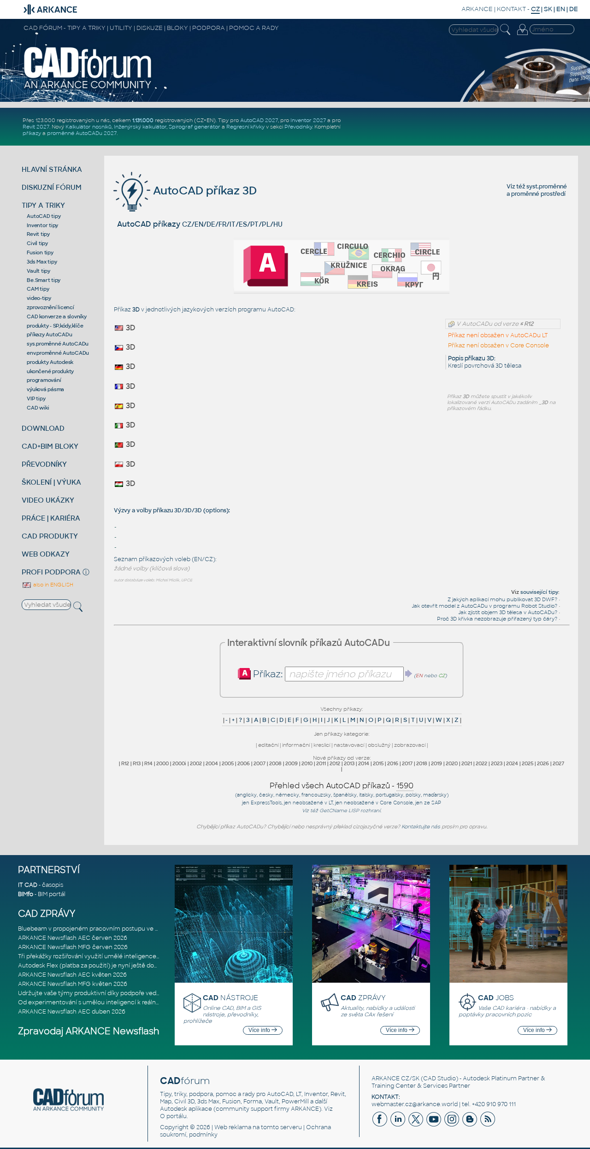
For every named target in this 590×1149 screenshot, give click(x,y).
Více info (259, 1030)
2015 (378, 763)
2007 (260, 763)
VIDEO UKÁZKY (48, 500)
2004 (212, 763)
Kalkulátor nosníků (88, 126)
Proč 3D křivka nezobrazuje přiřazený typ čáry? (497, 619)
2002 (196, 763)
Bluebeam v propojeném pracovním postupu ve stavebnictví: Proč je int (119, 928)
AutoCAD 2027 (259, 120)
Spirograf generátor (194, 126)
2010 (307, 763)
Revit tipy (38, 234)
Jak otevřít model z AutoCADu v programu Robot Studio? (484, 606)
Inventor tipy (42, 225)
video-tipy (39, 298)
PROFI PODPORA (51, 572)
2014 (363, 763)
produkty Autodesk (50, 362)
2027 (558, 763)
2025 (527, 763)
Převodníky (298, 126)
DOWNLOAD (43, 428)
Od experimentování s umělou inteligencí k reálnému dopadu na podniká (121, 1002)
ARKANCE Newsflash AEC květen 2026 (72, 975)
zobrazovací (409, 745)
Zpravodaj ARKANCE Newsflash (88, 1031)
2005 (228, 763)
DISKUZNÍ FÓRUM (52, 187)
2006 (243, 763)
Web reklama (232, 1127)
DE (573, 9)
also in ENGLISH (52, 584)
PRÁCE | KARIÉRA (51, 518)
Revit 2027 (36, 126)
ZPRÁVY (363, 997)
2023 (496, 763)
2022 (481, 763)
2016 (392, 763)
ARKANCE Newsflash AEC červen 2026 (72, 938)
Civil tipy (37, 243)
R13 (137, 763)
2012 (335, 763)
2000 (162, 763)
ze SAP (432, 803)
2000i (179, 763)
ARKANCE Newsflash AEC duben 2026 (71, 1011)
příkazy (32, 133)
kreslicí (321, 745)
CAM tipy (38, 289)
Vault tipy (38, 271)
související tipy (539, 592)
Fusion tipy (40, 252)
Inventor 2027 (308, 120)
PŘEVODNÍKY (44, 464)
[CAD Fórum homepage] (88, 88)
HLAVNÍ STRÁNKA (52, 169)
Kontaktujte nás (420, 826)
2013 (349, 763)
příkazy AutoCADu (49, 334)
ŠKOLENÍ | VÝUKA (51, 482)
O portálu (173, 1116)
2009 (291, 763)
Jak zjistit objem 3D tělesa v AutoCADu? (507, 612)
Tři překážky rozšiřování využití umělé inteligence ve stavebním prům (115, 956)
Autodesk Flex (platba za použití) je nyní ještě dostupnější (98, 965)
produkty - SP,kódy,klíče (55, 325)
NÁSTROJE (230, 997)
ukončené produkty (50, 371)
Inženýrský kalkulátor (140, 126)
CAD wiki (38, 407)
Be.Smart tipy (43, 280)
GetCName (333, 811)
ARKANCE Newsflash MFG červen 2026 (73, 947)
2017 (407, 763)
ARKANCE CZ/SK (395, 1078)
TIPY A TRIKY (43, 205)
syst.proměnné (546, 186)
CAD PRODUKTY (50, 536)
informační (296, 745)
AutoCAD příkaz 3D (203, 190)
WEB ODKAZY (46, 554)
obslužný (379, 745)
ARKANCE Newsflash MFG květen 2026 (72, 984)
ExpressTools (266, 803)
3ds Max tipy (42, 261)
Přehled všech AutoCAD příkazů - (341, 786)
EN (560, 9)
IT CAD (27, 885)
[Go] (409, 673)
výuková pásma (45, 389)
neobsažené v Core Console (378, 803)
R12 (125, 763)
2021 (466, 763)
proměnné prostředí (538, 194)
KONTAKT (511, 9)
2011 (321, 763)
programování (44, 380)
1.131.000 (142, 120)
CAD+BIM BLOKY (50, 446)
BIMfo (25, 894)
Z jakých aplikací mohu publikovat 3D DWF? (502, 599)
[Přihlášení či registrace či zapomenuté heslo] (522, 35)
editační (268, 745)
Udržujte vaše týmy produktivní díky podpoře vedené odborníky (107, 993)
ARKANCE (477, 9)
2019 (436, 763)
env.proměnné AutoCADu (58, 353)
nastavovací (349, 745)
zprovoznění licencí (50, 307)
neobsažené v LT (313, 803)
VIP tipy (36, 398)
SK (548, 9)
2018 (421, 763)
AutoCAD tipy (43, 216)
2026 (543, 763)
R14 (148, 763)
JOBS (496, 997)
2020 (452, 763)
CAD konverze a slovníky (56, 316)
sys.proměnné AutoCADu (57, 343)
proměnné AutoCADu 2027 (82, 133)
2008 (275, 763)
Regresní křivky (245, 126)
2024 (512, 763)
